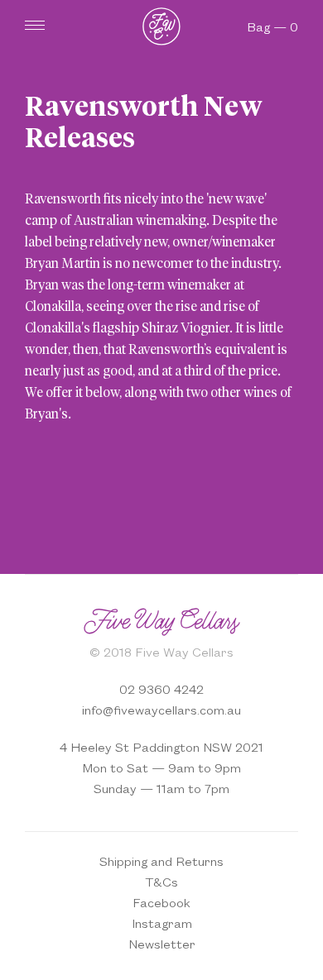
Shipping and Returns (161, 860)
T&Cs (161, 881)
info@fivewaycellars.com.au (161, 709)
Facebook (161, 902)
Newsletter (161, 943)
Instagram (162, 922)
